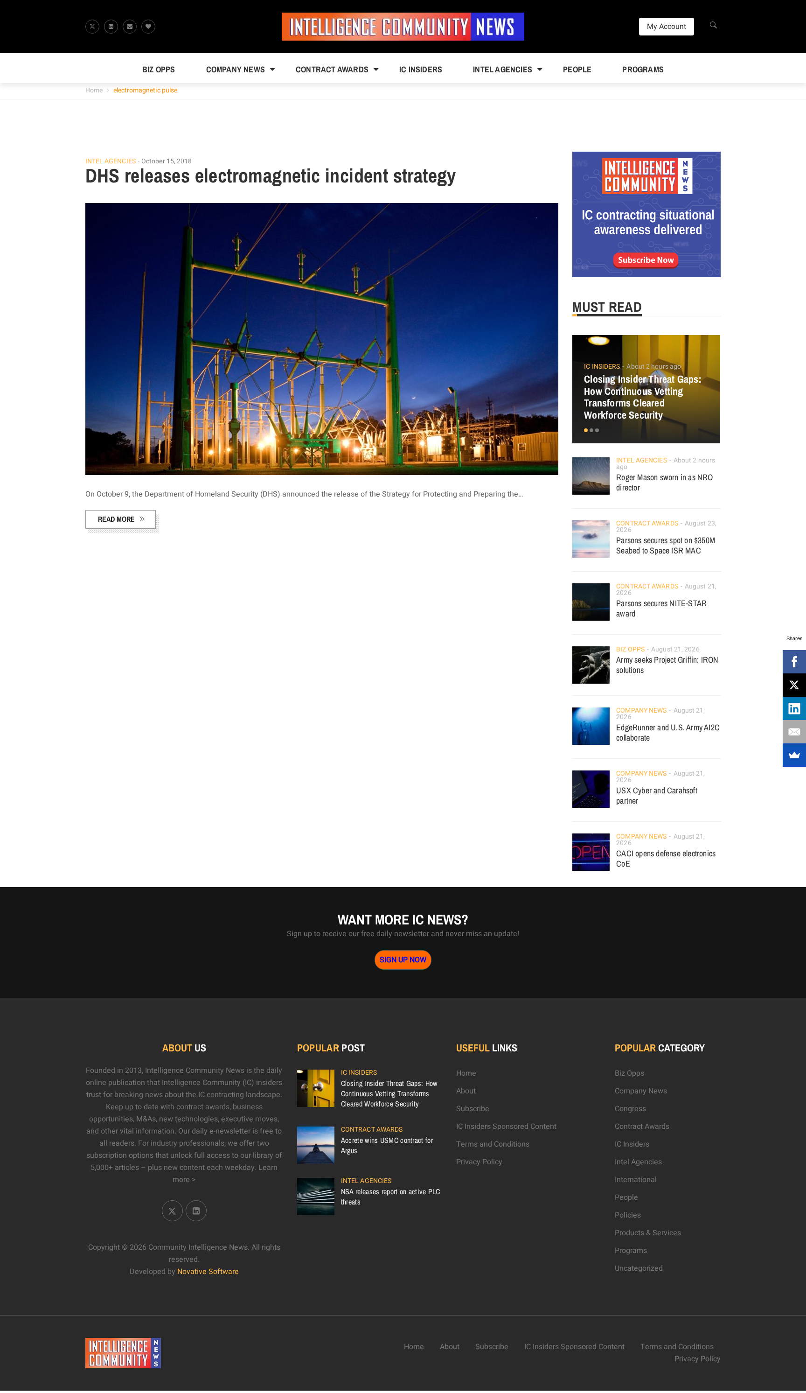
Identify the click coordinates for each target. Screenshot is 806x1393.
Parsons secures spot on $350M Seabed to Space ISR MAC (665, 545)
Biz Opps (158, 69)
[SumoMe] (794, 755)
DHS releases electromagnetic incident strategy (270, 175)
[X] (794, 685)
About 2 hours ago (653, 366)
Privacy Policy (479, 1162)
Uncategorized (639, 1268)
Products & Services (648, 1233)
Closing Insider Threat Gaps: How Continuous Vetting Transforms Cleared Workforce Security (643, 397)
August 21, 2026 (675, 649)
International (636, 1179)
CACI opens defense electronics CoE (666, 858)
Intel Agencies (502, 69)
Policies (628, 1215)
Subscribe (472, 1108)
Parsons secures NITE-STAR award (661, 608)
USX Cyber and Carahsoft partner (656, 795)
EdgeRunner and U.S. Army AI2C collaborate (668, 732)
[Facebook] (794, 661)
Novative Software (208, 1271)
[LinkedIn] (794, 708)
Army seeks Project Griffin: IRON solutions (667, 665)
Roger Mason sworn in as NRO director (664, 482)
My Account (666, 26)
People (577, 69)
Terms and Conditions (492, 1144)
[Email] (794, 731)
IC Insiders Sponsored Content (506, 1126)
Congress (630, 1108)
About (466, 1091)
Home (94, 90)
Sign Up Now (403, 960)
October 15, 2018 (166, 161)
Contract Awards (332, 69)
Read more (116, 519)
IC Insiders (420, 69)
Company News (235, 69)
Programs (643, 69)
